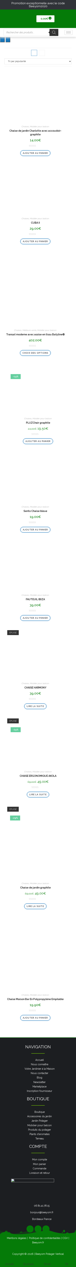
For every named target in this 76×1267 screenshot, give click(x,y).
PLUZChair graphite (38, 422)
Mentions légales (16, 1238)
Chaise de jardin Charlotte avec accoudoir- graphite (35, 132)
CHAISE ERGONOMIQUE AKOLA (38, 775)
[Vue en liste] (42, 53)
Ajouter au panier (35, 153)
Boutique (28, 1264)
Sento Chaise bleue (35, 511)
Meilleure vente (29, 330)
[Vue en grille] (34, 53)
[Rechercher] (53, 32)
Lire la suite (35, 706)
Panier (47, 1264)
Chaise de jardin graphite (35, 887)
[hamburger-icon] (68, 32)
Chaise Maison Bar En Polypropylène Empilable (35, 999)
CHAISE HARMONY (35, 687)
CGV (65, 1238)
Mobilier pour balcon (39, 126)
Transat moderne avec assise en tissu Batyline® (35, 334)
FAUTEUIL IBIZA (35, 599)
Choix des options (35, 353)
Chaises (25, 126)
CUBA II (35, 222)
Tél (66, 1264)
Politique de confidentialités (44, 1238)
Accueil (9, 1264)
